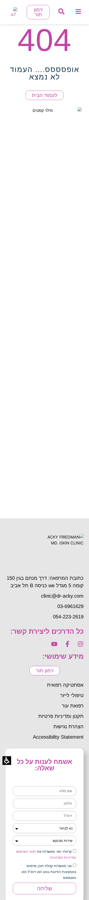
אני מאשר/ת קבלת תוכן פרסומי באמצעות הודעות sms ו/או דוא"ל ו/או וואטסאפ (49, 872)
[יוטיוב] (54, 644)
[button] (61, 11)
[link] (78, 11)
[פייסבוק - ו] (67, 644)
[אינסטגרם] (80, 644)
